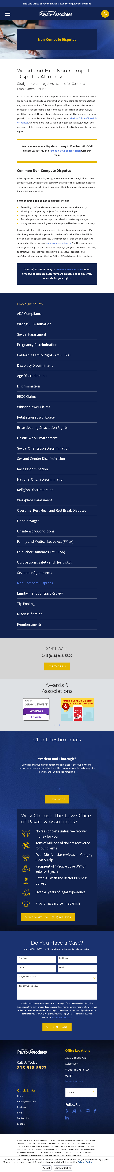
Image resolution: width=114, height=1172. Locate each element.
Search (71, 1092)
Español (21, 1123)
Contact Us (57, 666)
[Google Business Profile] (88, 1111)
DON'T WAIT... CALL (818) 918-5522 (48, 917)
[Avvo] (74, 1111)
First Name (23, 958)
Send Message (57, 1027)
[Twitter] (81, 1111)
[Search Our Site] (94, 1092)
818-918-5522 (32, 1067)
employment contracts (58, 243)
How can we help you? (28, 986)
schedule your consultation (65, 150)
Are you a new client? (28, 976)
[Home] (56, 13)
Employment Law (26, 1101)
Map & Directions (74, 1081)
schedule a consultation (69, 269)
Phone (21, 967)
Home (20, 1096)
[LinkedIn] (67, 1118)
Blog (19, 1112)
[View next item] (59, 725)
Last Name (63, 958)
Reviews (21, 1107)
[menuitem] (57, 313)
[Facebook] (95, 1111)
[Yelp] (67, 1111)
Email (61, 967)
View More (57, 799)
